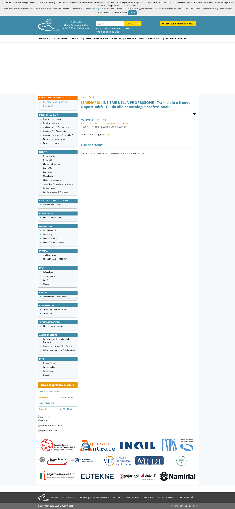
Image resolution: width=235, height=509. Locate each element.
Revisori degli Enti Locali (53, 204)
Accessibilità (186, 497)
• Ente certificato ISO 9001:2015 (112, 28)
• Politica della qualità (107, 31)
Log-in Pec (47, 172)
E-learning (47, 234)
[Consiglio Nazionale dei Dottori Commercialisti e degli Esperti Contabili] (57, 445)
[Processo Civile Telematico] (85, 460)
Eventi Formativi (50, 238)
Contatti (76, 38)
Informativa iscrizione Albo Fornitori (59, 350)
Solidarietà (48, 371)
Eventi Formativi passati (53, 242)
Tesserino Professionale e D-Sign (58, 184)
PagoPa (116, 38)
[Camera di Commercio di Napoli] (53, 460)
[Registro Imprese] (57, 476)
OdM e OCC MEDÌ (134, 38)
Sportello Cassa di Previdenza (56, 192)
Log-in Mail (48, 168)
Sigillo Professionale (52, 180)
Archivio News (49, 255)
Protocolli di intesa (51, 143)
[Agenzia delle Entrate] (97, 445)
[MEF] (117, 460)
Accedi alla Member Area (177, 23)
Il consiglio (59, 38)
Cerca (130, 23)
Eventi (91, 97)
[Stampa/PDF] (194, 113)
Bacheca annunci (176, 38)
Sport (45, 279)
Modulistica (48, 176)
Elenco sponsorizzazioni (53, 326)
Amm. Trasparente (97, 38)
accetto (132, 12)
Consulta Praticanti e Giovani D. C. (58, 135)
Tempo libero (49, 275)
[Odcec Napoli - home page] (63, 24)
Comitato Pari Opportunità (55, 131)
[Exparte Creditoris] (47, 430)
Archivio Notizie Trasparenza (56, 127)
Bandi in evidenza (51, 123)
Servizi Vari (48, 313)
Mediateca (48, 283)
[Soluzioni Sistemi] (137, 476)
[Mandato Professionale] (50, 425)
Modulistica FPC (50, 230)
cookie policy (97, 9)
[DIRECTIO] (43, 420)
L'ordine (43, 38)
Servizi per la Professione (54, 309)
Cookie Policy (49, 363)
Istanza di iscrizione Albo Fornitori (58, 346)
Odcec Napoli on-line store (55, 296)
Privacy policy (49, 367)
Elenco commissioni (52, 217)
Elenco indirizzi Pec (51, 164)
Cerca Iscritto (49, 156)
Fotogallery (48, 271)
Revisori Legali (49, 188)
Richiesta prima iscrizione (54, 139)
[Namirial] (177, 476)
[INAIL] (137, 445)
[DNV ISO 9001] (181, 460)
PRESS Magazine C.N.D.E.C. (55, 259)
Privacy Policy (176, 505)
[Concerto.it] (44, 416)
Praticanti (155, 38)
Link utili (46, 375)
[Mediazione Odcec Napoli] (149, 460)
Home (83, 97)
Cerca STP (47, 160)
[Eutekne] (97, 476)
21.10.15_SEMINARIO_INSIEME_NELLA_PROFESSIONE (115, 153)
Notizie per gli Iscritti (52, 119)
